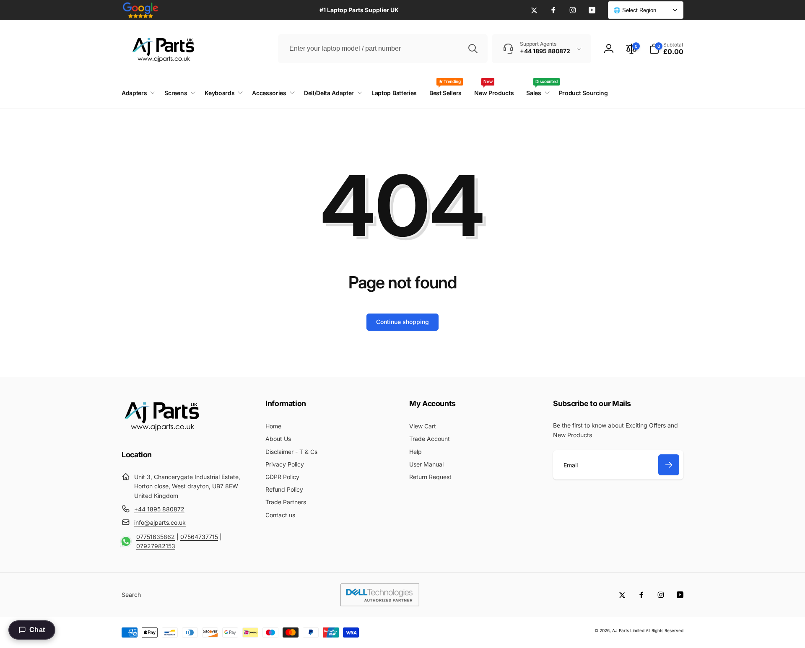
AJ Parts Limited (628, 630)
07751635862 (155, 536)
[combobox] (383, 48)
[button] (666, 48)
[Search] (473, 48)
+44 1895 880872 (159, 509)
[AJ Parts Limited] (161, 432)
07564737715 (199, 536)
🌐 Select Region (634, 10)
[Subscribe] (668, 464)
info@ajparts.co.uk (160, 522)
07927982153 (155, 546)
